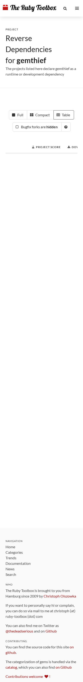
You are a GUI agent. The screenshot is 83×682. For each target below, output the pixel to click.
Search (11, 574)
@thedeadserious (19, 631)
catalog (11, 667)
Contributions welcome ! (28, 676)
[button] (65, 8)
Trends (11, 558)
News (10, 569)
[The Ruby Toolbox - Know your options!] (29, 8)
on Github (64, 667)
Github (51, 631)
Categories (14, 552)
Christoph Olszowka (60, 596)
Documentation (18, 563)
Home (10, 547)
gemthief (31, 60)
